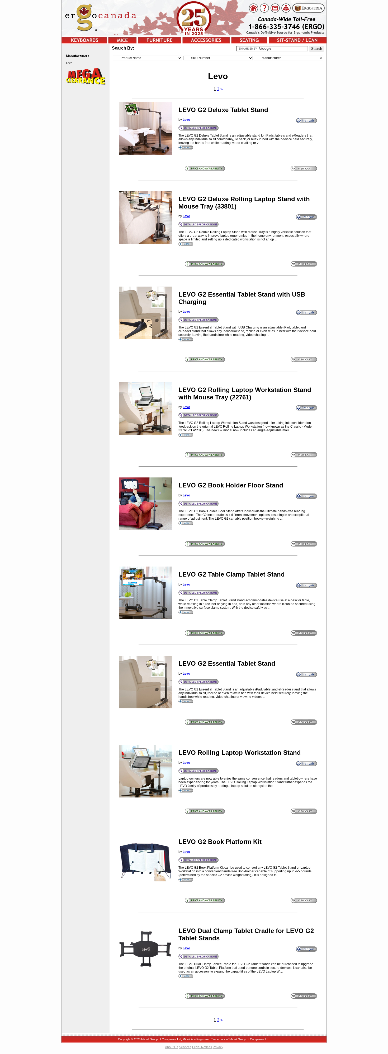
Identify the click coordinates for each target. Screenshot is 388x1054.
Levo (186, 120)
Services (185, 1047)
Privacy (218, 1047)
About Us (171, 1047)
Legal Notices (202, 1047)
